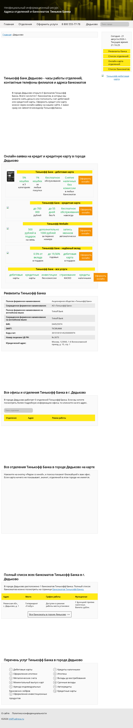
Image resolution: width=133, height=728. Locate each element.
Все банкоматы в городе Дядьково (47, 614)
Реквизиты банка (117, 51)
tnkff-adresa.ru (16, 718)
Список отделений (118, 56)
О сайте (5, 713)
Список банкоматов (118, 69)
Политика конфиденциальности (29, 713)
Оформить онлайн (85, 180)
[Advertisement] (49, 55)
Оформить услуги (47, 24)
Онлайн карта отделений (115, 63)
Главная (9, 24)
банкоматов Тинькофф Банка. (68, 589)
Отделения (25, 24)
